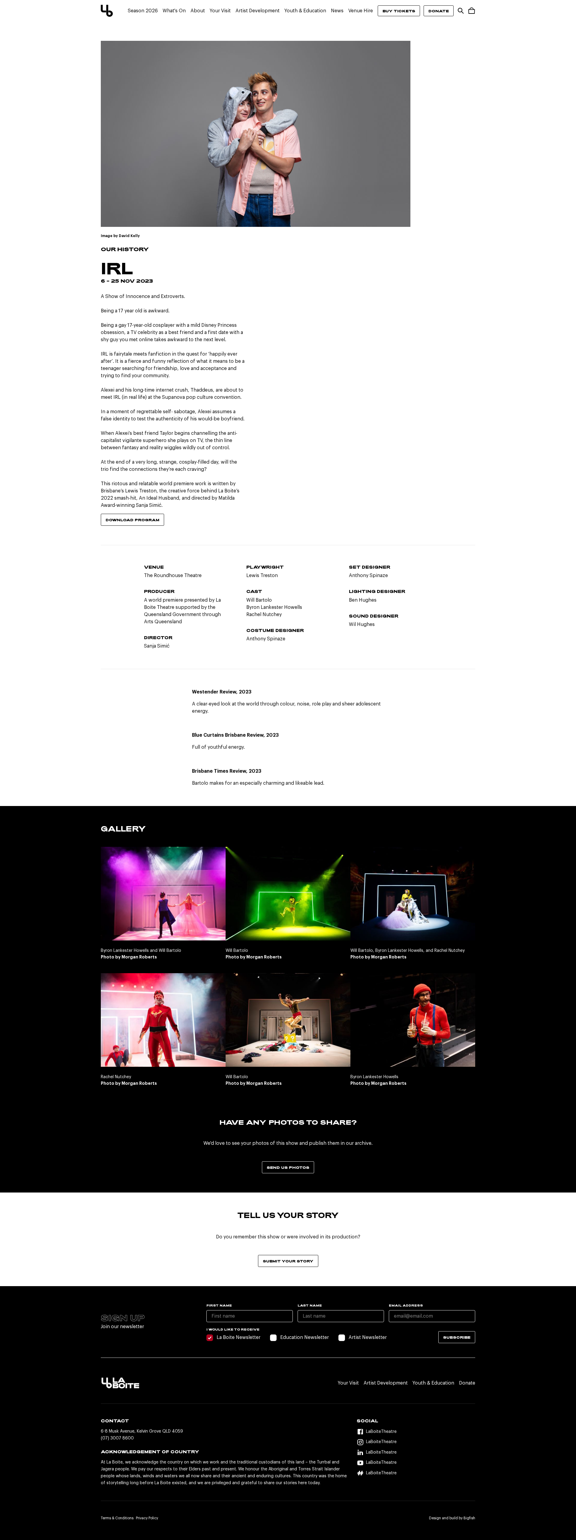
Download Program (132, 520)
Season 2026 (143, 10)
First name (219, 1305)
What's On (174, 10)
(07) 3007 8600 (117, 1438)
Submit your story (288, 1261)
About (197, 10)
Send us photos (288, 1167)
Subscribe (456, 1337)
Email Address (406, 1305)
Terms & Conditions (117, 1518)
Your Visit (220, 10)
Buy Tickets (398, 11)
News (337, 10)
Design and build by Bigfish (452, 1518)
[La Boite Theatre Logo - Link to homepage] (107, 11)
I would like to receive (233, 1329)
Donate (438, 11)
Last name (310, 1305)
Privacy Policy (147, 1518)
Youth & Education (305, 10)
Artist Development (258, 10)
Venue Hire (360, 10)
